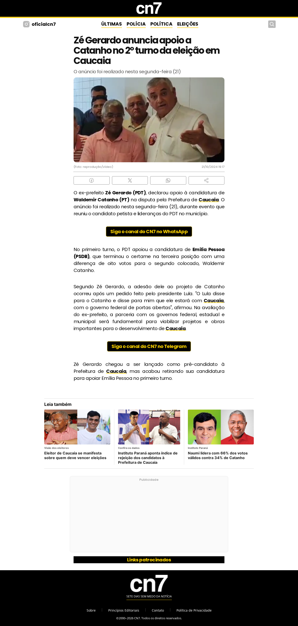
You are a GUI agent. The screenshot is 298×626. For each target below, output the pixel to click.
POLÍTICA (161, 24)
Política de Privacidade (194, 610)
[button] (207, 180)
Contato (158, 610)
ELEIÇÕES (187, 24)
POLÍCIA (136, 24)
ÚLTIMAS (111, 24)
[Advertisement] (149, 516)
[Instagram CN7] (26, 24)
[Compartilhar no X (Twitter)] (130, 180)
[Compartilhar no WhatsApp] (168, 180)
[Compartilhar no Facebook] (92, 180)
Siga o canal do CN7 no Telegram (149, 346)
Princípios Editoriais (123, 610)
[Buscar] (272, 24)
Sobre (91, 610)
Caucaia (209, 199)
